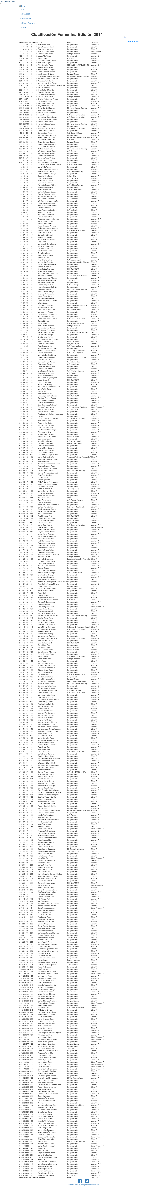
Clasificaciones (25, 18)
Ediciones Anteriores (28, 23)
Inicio (22, 9)
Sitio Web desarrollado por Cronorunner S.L (83, 1184)
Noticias (23, 27)
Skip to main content (7, 1)
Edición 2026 (25, 14)
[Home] (22, 6)
